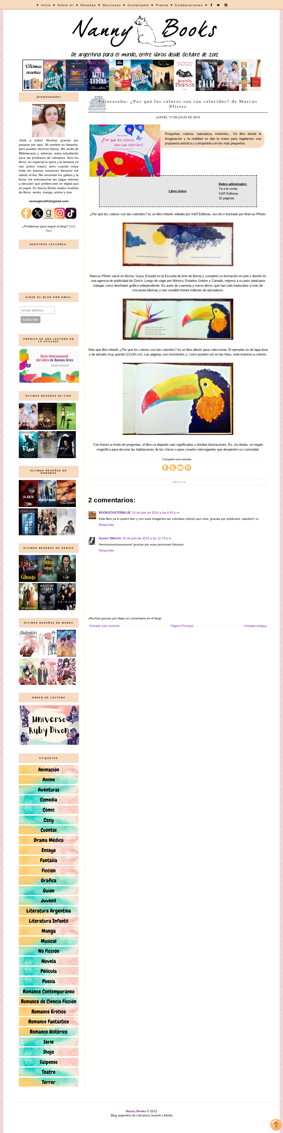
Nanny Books (136, 1111)
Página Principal (182, 626)
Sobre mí (65, 5)
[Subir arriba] (276, 1125)
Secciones (112, 5)
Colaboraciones (189, 5)
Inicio (46, 5)
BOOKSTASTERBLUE (115, 512)
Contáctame (138, 5)
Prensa (162, 5)
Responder (106, 524)
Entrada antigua (255, 626)
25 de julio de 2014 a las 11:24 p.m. (147, 538)
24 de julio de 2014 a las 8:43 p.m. (156, 512)
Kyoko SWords (110, 538)
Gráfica (179, 482)
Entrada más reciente (104, 626)
